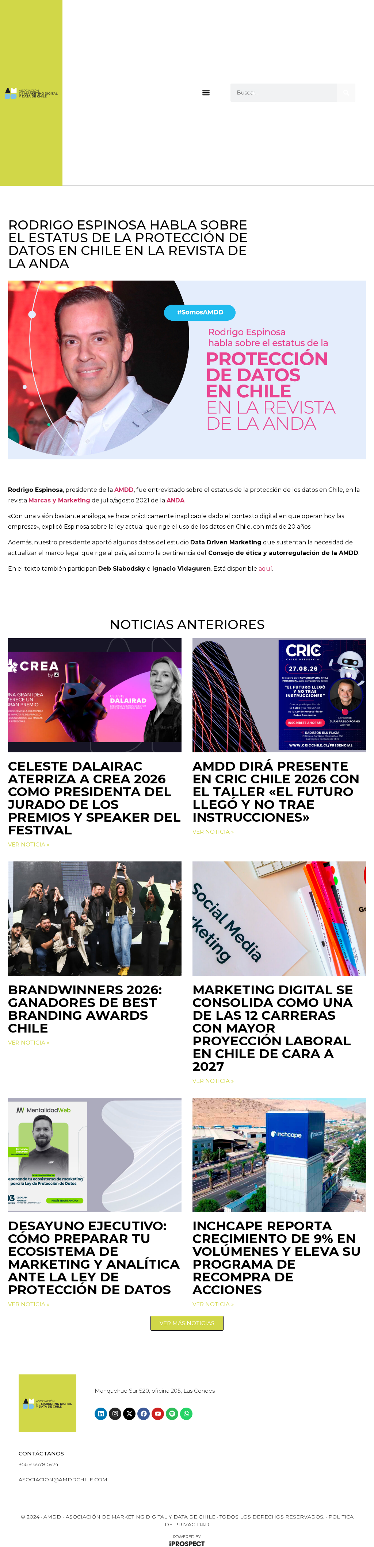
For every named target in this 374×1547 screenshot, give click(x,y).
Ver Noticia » (28, 844)
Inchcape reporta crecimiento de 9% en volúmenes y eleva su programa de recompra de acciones (276, 1257)
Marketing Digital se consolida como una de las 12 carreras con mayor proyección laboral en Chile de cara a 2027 (272, 1028)
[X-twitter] (129, 1414)
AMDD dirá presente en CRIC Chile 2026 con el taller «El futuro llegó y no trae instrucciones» (275, 791)
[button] (206, 92)
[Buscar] (346, 93)
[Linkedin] (101, 1414)
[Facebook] (143, 1414)
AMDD (124, 489)
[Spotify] (172, 1414)
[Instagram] (115, 1414)
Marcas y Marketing (59, 500)
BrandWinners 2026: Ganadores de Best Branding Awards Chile (85, 1009)
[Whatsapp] (186, 1414)
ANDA (175, 500)
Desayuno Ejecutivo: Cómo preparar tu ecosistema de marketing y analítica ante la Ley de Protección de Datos (94, 1257)
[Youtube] (158, 1414)
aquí (265, 568)
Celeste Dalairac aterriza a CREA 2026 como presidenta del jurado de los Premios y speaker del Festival (94, 798)
